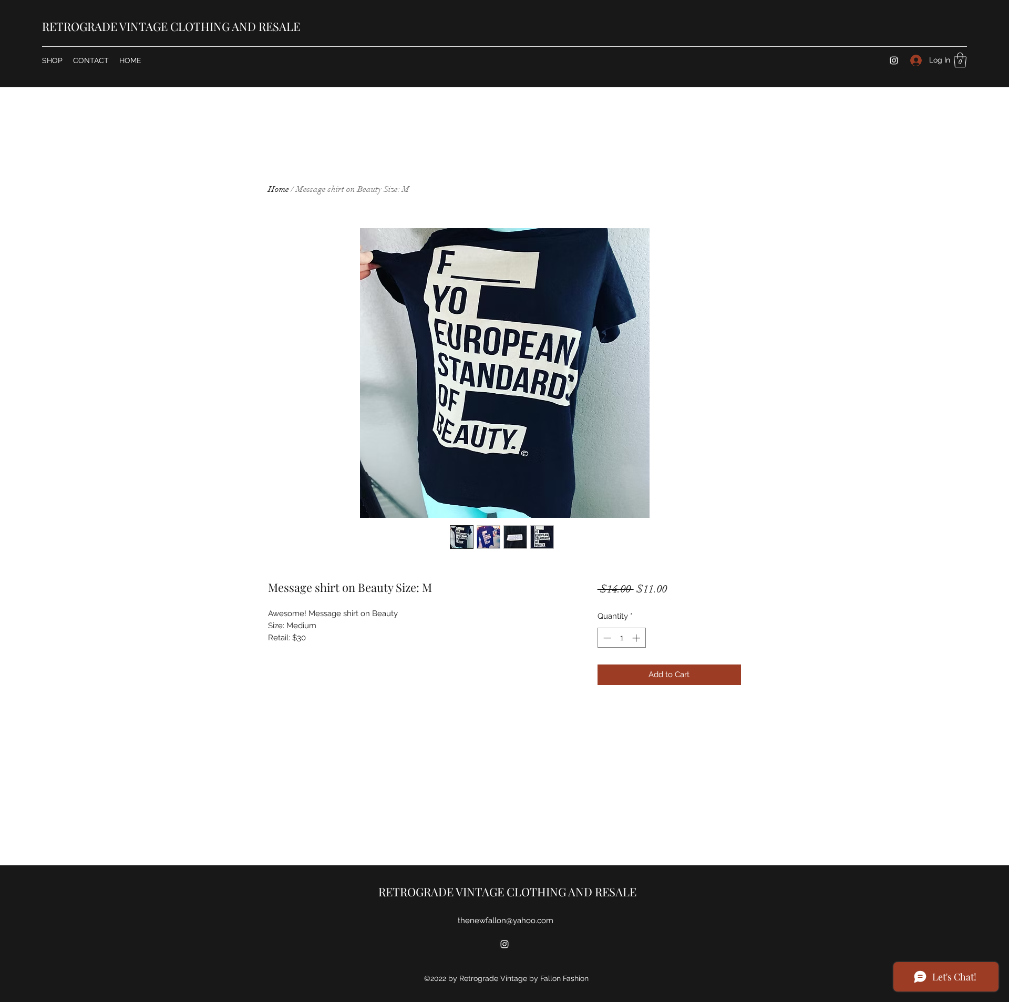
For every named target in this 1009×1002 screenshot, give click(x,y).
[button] (960, 60)
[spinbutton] (621, 638)
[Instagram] (894, 60)
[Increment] (637, 638)
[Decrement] (606, 638)
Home (278, 189)
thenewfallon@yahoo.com (505, 920)
